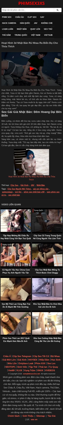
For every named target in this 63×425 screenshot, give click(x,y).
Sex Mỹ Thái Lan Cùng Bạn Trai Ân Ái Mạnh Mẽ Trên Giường (16, 305)
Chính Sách (14, 416)
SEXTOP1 (10, 367)
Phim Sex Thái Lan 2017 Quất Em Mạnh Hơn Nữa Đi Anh (16, 339)
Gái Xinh (24, 185)
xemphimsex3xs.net (31, 374)
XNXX (40, 370)
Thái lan (43, 367)
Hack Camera (9, 23)
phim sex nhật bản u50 (34, 192)
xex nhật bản (14, 195)
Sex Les (51, 363)
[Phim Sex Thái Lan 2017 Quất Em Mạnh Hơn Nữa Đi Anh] (1, 312)
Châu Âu (19, 17)
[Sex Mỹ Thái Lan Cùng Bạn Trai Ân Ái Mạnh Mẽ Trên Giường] (1, 278)
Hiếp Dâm (44, 359)
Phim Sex (6, 17)
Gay (42, 17)
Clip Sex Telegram (22, 356)
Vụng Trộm (29, 370)
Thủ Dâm (6, 35)
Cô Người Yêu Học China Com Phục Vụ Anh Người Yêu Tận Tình (16, 273)
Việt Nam (35, 35)
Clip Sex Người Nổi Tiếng (19, 189)
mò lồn (18, 192)
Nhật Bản (22, 29)
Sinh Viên (22, 367)
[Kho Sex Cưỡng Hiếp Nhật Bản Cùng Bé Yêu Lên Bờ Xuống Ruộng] (32, 312)
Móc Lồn (12, 363)
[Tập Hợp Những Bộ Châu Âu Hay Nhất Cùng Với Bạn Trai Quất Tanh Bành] (1, 209)
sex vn (34, 419)
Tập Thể (33, 367)
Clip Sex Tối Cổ (41, 356)
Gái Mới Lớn (9, 359)
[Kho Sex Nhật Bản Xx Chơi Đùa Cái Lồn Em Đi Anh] (32, 278)
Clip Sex (32, 17)
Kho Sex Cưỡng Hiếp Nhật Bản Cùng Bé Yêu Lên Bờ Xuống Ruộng (48, 341)
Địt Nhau (55, 356)
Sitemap (40, 416)
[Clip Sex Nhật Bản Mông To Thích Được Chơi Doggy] (32, 243)
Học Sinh (56, 359)
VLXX (19, 370)
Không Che (47, 23)
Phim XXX (40, 363)
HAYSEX (32, 359)
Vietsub (48, 35)
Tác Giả (51, 416)
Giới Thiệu (28, 416)
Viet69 (11, 370)
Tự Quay (53, 367)
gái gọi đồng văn (40, 189)
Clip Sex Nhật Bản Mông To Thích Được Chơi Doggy (47, 271)
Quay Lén (35, 29)
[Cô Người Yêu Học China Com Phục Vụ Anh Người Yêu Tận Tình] (1, 243)
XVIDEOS (50, 370)
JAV (35, 23)
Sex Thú (48, 29)
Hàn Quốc (25, 23)
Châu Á (7, 356)
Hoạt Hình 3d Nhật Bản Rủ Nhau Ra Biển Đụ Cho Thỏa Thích (31, 178)
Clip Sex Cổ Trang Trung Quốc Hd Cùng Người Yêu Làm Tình (47, 237)
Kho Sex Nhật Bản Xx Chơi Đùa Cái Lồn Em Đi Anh (47, 305)
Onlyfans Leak (26, 363)
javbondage (7, 192)
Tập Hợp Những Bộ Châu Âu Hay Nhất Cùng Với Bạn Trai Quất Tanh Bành (16, 238)
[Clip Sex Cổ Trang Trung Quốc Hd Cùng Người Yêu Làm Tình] (32, 209)
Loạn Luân (7, 29)
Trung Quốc (21, 35)
